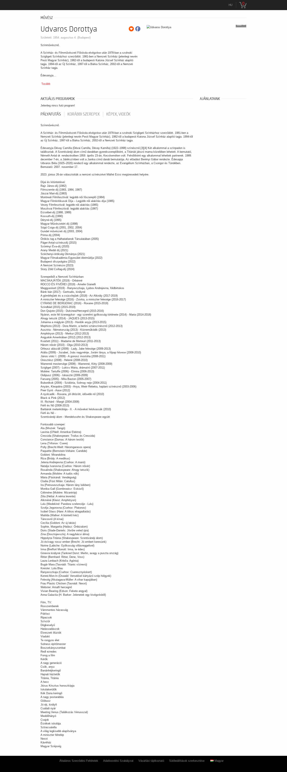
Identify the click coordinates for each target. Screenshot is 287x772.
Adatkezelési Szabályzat (118, 760)
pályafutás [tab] (51, 114)
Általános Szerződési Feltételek (78, 760)
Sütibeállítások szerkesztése (186, 760)
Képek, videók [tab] (118, 114)
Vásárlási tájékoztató (151, 760)
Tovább (45, 83)
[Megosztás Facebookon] (137, 28)
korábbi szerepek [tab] (83, 114)
